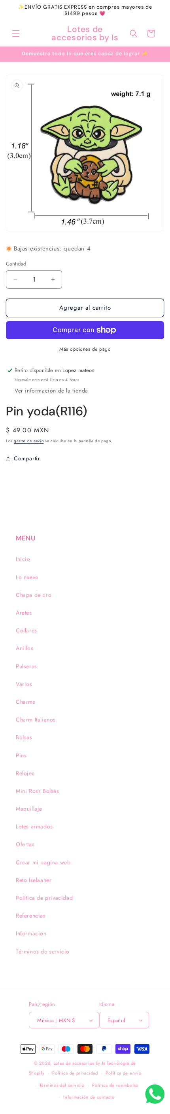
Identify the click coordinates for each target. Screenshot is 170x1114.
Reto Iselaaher (33, 880)
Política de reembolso (115, 1085)
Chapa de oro (33, 595)
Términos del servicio (62, 1085)
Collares (26, 630)
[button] (16, 33)
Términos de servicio (43, 951)
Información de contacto (88, 1097)
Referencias (31, 916)
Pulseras (26, 666)
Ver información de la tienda (51, 390)
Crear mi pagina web (43, 862)
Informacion (31, 933)
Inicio (23, 559)
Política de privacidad (44, 898)
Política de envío (123, 1073)
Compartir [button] (27, 458)
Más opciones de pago (85, 349)
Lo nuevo (27, 577)
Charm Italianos (36, 719)
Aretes (24, 613)
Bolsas (24, 737)
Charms (26, 702)
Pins (21, 755)
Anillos (24, 648)
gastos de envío (29, 441)
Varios (24, 684)
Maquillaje (29, 809)
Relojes (25, 773)
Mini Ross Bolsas (37, 791)
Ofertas (25, 844)
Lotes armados (34, 826)
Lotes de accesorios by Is (79, 1063)
